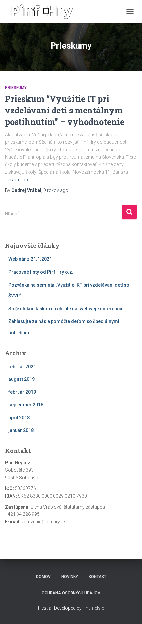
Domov (43, 576)
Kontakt (97, 576)
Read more (18, 179)
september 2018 (25, 404)
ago (55, 190)
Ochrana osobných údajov (71, 593)
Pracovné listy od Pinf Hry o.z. (40, 272)
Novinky (69, 576)
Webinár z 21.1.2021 (30, 259)
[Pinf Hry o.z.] (44, 11)
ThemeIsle (93, 608)
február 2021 (22, 366)
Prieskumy (16, 87)
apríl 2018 (19, 417)
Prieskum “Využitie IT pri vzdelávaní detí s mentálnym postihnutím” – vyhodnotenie (64, 110)
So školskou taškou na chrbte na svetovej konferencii (65, 308)
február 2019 (22, 392)
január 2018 (21, 430)
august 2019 (21, 379)
